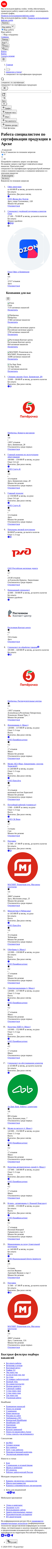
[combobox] (12, 82)
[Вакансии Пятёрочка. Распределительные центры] (28, 678)
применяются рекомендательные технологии (22, 1522)
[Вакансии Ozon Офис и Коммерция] (28, 249)
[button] (4, 51)
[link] (5, 45)
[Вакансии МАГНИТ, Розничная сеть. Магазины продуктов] (28, 867)
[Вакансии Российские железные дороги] (28, 552)
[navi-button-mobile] (3, 59)
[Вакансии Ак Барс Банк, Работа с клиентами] (28, 1089)
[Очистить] (4, 88)
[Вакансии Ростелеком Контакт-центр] (28, 613)
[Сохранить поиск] (3, 95)
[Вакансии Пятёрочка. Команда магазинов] (28, 410)
